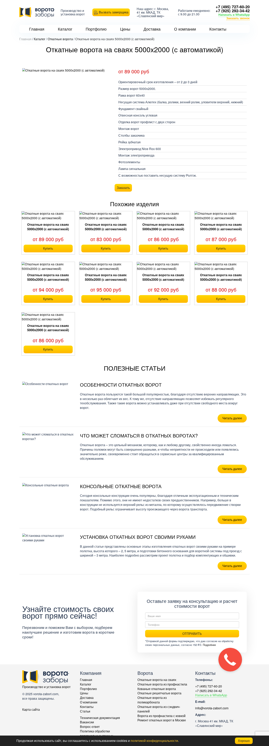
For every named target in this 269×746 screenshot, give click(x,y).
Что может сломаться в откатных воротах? (139, 435)
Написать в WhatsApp (234, 14)
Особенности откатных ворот (121, 384)
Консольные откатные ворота (120, 486)
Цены (84, 693)
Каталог (85, 684)
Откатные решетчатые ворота (159, 693)
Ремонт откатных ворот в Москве (161, 720)
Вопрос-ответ (90, 726)
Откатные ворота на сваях (156, 679)
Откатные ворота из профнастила (162, 684)
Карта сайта (31, 709)
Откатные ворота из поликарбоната (152, 699)
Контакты (87, 706)
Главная (86, 679)
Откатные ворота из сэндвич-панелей (158, 708)
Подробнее (209, 645)
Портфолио (88, 688)
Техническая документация (100, 717)
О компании (88, 702)
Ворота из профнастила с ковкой (161, 715)
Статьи (85, 711)
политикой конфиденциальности (154, 740)
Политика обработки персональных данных (96, 733)
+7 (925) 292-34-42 (233, 10)
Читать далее (232, 418)
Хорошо (244, 740)
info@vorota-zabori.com (211, 708)
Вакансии (87, 722)
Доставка (87, 697)
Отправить (192, 633)
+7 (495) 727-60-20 (233, 6)
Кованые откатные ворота (156, 688)
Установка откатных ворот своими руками (138, 536)
